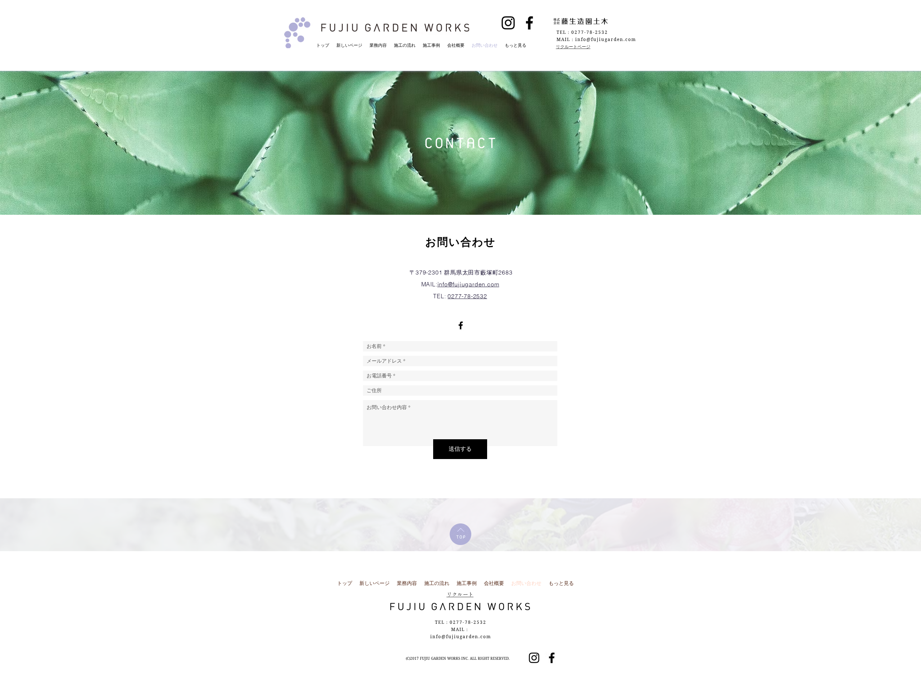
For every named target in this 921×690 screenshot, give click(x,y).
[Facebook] (529, 23)
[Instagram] (508, 23)
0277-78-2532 (467, 296)
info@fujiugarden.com (468, 284)
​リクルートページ (573, 46)
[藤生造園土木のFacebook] (460, 325)
